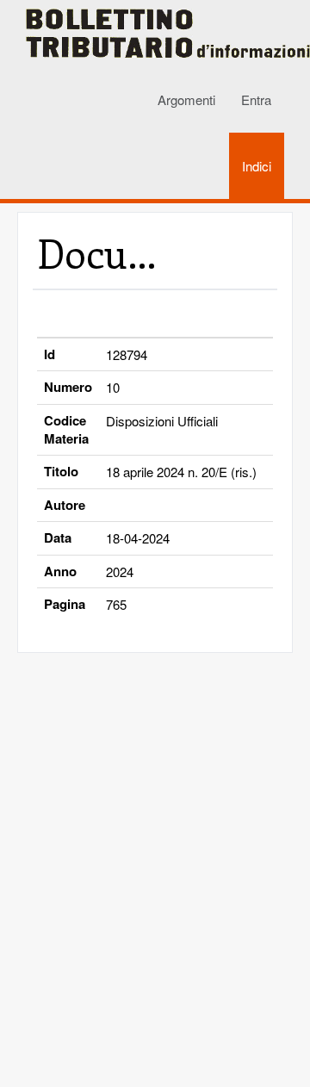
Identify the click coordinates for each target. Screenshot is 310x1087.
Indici (256, 166)
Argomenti (186, 99)
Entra (256, 99)
